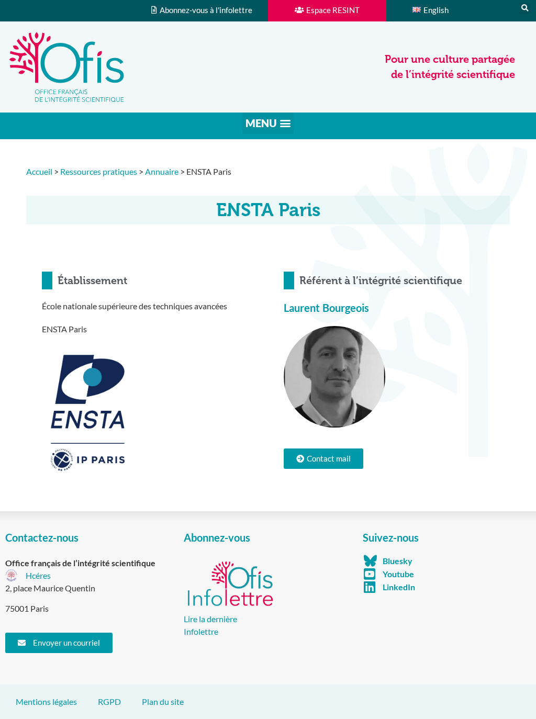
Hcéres (38, 575)
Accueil (39, 171)
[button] (525, 8)
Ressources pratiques (98, 171)
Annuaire (161, 171)
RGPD (109, 701)
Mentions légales (46, 701)
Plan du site (163, 701)
